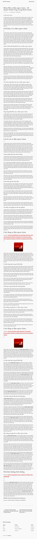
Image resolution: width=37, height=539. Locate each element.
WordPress (9, 535)
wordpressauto (12, 12)
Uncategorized (18, 12)
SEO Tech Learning (6, 1)
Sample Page (31, 1)
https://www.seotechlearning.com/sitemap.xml (16, 498)
